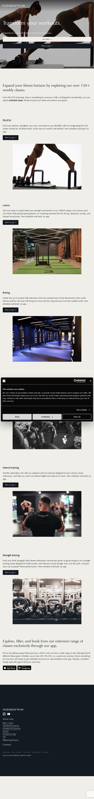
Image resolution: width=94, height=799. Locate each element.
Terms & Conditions (17, 752)
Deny (17, 417)
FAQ (4, 737)
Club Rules (45, 752)
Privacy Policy (27, 752)
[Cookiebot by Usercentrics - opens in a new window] (75, 381)
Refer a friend (8, 723)
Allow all (76, 417)
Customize (45, 417)
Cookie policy (6, 752)
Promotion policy (36, 752)
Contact (6, 731)
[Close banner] (90, 381)
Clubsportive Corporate (11, 728)
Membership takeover (11, 726)
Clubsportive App (9, 734)
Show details (81, 410)
